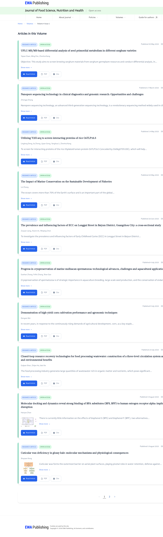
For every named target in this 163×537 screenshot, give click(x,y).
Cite (57, 74)
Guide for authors (147, 18)
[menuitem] (38, 17)
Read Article (30, 74)
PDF (45, 74)
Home (39, 18)
